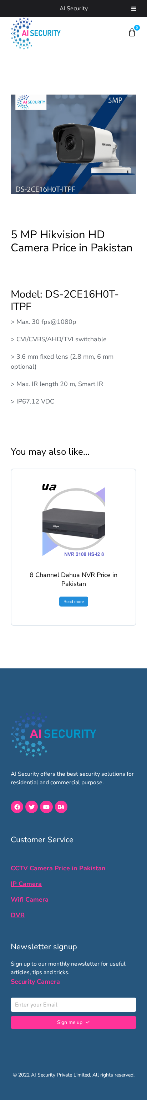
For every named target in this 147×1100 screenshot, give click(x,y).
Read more (74, 601)
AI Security (74, 8)
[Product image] (73, 519)
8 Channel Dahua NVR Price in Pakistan (73, 579)
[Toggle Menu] (133, 8)
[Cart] (132, 32)
